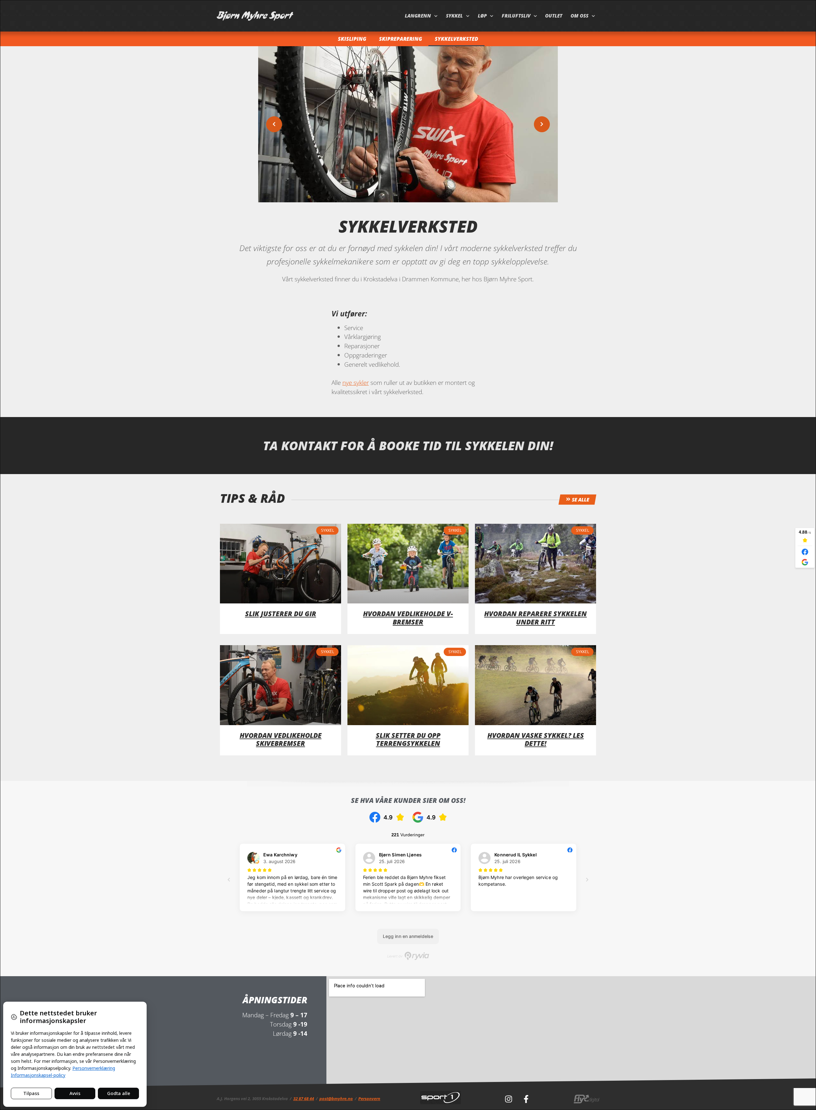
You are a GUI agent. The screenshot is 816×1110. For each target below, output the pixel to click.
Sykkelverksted (456, 38)
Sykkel (454, 15)
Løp (482, 15)
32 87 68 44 (303, 1098)
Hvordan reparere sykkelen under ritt (535, 617)
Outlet (553, 15)
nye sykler (355, 382)
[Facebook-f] (526, 1099)
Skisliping (352, 38)
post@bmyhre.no (336, 1098)
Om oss (579, 15)
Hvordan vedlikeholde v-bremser (408, 617)
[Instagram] (508, 1099)
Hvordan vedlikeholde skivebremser (281, 739)
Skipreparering (400, 38)
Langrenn (418, 15)
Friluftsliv (516, 15)
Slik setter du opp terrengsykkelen (408, 739)
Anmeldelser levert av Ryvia (408, 956)
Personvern (369, 1098)
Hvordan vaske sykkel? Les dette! (535, 739)
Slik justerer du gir (280, 613)
